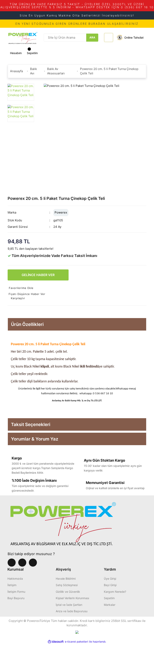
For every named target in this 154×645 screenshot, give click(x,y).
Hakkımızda (15, 578)
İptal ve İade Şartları (69, 604)
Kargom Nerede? (115, 591)
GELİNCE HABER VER (38, 275)
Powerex (61, 212)
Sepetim (109, 598)
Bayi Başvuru (15, 598)
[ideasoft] (56, 641)
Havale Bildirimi (66, 578)
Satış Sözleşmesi (67, 585)
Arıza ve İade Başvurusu (71, 611)
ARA (92, 37)
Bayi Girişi (110, 585)
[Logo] (23, 37)
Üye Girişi (110, 578)
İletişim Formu (16, 591)
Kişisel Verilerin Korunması (72, 598)
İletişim (11, 585)
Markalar (109, 604)
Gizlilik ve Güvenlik (68, 591)
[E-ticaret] (76, 641)
